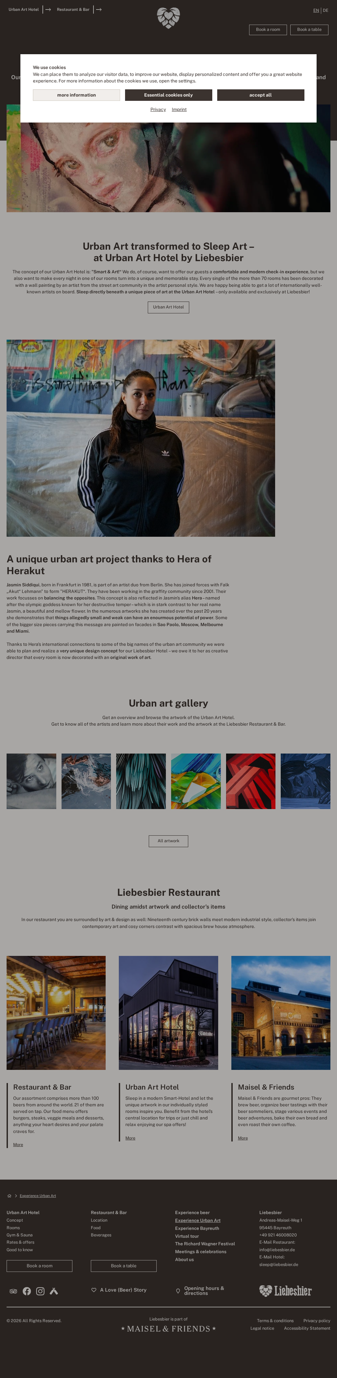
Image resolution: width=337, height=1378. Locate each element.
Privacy (158, 109)
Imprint (179, 109)
